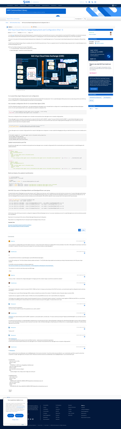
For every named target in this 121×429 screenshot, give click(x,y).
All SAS (81, 2)
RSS (32, 419)
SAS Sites (95, 2)
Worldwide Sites (89, 2)
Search (86, 2)
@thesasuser (11, 316)
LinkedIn (28, 419)
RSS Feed (35, 26)
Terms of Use (40, 425)
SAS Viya (37, 5)
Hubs (59, 5)
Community (9, 5)
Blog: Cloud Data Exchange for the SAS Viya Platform (18, 226)
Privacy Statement (33, 425)
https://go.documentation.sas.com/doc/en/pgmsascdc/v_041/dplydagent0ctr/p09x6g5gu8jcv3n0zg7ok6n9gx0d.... (31, 265)
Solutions (53, 5)
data (92, 108)
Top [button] (9, 397)
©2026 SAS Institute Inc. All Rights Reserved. (58, 425)
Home (7, 22)
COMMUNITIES (36, 2)
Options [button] (10, 27)
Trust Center (46, 425)
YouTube (30, 419)
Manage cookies (15, 419)
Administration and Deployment (95, 97)
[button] (47, 71)
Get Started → (93, 73)
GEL (97, 108)
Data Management (107, 97)
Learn (16, 5)
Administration (45, 5)
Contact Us (92, 2)
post (13, 35)
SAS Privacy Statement (21, 406)
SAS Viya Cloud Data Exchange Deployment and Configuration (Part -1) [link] (36, 22)
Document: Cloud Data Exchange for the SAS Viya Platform (19, 225)
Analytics (30, 5)
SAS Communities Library (15, 22)
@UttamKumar (14, 338)
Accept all (10, 415)
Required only (19, 415)
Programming (22, 5)
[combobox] (46, 18)
